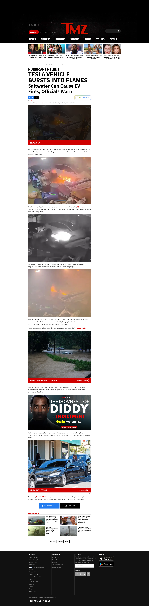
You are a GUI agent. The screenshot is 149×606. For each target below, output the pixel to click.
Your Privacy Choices (38, 567)
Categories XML (33, 581)
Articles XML (32, 572)
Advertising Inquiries (58, 564)
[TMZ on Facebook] (29, 25)
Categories (32, 579)
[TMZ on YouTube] (84, 574)
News (32, 39)
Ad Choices (32, 564)
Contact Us (55, 557)
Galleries (31, 584)
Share (50, 505)
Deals (113, 39)
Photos (60, 39)
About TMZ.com (33, 557)
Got (33, 32)
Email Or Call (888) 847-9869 (48, 32)
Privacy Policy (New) (34, 560)
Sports (45, 39)
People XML (32, 589)
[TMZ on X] (32, 25)
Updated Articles (33, 574)
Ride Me (60, 541)
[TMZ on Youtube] (35, 25)
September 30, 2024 (39, 103)
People (31, 586)
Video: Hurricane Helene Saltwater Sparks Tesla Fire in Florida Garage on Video (40, 146)
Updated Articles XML (35, 577)
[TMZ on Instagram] (38, 25)
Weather (52, 541)
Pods (88, 39)
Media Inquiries (56, 567)
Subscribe (92, 566)
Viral (67, 541)
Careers (54, 562)
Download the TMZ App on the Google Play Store (106, 564)
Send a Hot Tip (56, 560)
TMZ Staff (33, 100)
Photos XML (32, 591)
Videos (74, 39)
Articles (31, 569)
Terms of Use (33, 562)
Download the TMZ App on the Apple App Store (106, 558)
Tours (100, 39)
